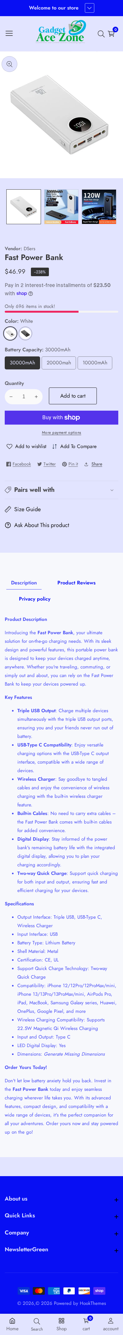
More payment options (61, 432)
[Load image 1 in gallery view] (23, 206)
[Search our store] (102, 34)
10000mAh (97, 364)
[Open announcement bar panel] (89, 8)
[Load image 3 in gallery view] (99, 206)
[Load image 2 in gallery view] (61, 206)
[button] (61, 490)
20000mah (61, 364)
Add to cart (72, 396)
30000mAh (25, 364)
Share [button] (96, 464)
